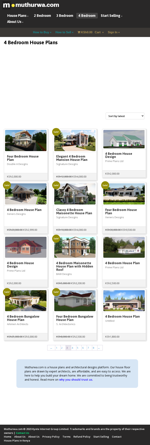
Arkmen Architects (17, 324)
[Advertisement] (75, 83)
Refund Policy (81, 436)
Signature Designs (67, 164)
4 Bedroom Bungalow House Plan (23, 318)
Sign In (112, 32)
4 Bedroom (87, 16)
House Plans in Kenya (17, 440)
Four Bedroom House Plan (23, 158)
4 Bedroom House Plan (24, 210)
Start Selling (110, 16)
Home (7, 436)
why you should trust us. (76, 379)
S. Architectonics (65, 324)
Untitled (109, 320)
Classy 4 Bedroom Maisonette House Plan (74, 211)
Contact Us (22, 433)
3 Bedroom (64, 16)
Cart (91, 32)
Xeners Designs (16, 214)
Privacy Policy (51, 436)
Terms (66, 436)
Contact (116, 436)
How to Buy (41, 32)
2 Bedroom (42, 16)
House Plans (16, 16)
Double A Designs (17, 164)
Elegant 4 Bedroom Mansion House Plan (72, 158)
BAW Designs (64, 274)
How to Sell (63, 32)
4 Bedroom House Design (118, 155)
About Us (14, 22)
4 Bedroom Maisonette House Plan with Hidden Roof (74, 266)
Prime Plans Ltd (114, 161)
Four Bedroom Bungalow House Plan (74, 318)
